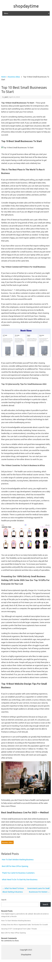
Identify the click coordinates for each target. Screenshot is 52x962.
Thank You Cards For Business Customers (18, 873)
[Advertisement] (26, 46)
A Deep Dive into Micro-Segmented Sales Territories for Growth (24, 924)
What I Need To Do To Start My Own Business (19, 880)
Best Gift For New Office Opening (15, 866)
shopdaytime (26, 6)
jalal (6, 97)
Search (3, 900)
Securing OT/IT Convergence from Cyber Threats (19, 929)
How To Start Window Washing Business (18, 860)
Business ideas (14, 77)
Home (3, 77)
